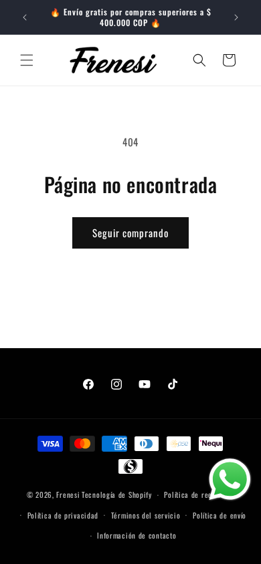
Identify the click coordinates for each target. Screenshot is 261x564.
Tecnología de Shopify (117, 494)
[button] (26, 60)
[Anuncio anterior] (24, 17)
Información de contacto (136, 535)
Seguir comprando (130, 232)
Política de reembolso (199, 494)
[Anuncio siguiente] (236, 17)
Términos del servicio (146, 515)
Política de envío (219, 515)
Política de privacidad (62, 515)
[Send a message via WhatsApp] (229, 479)
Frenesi (68, 494)
